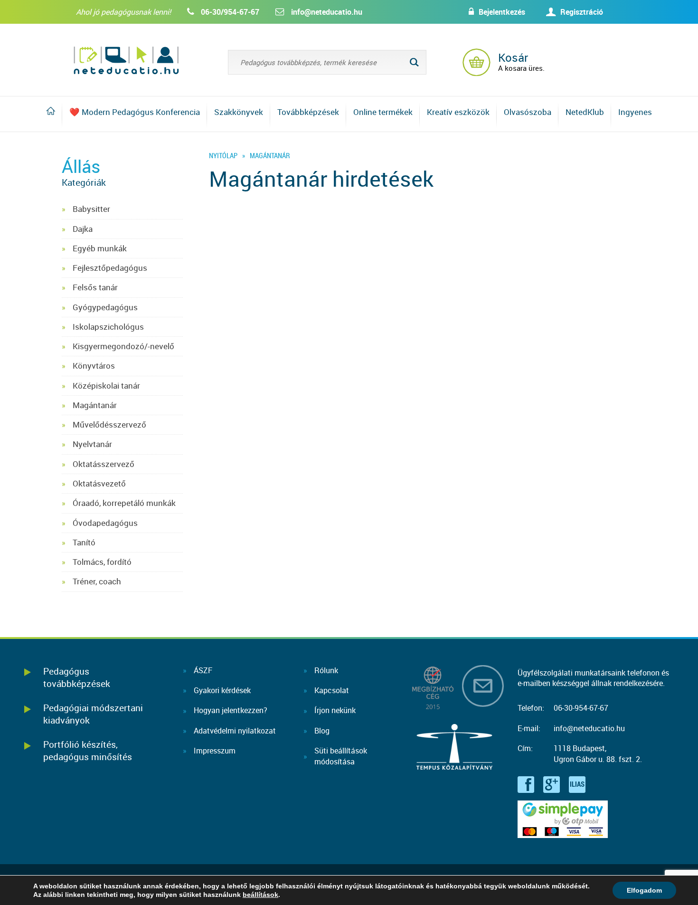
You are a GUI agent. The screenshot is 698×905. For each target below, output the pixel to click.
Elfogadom (644, 890)
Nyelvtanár (92, 443)
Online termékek (383, 111)
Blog (322, 730)
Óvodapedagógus (105, 522)
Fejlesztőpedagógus (110, 267)
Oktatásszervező (103, 463)
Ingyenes (635, 111)
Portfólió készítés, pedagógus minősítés (87, 750)
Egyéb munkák (100, 248)
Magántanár (95, 405)
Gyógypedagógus (105, 307)
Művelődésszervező (109, 424)
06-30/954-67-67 (230, 12)
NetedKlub (585, 111)
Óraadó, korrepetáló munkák (124, 502)
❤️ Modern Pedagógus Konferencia (134, 111)
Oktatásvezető (99, 483)
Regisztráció (581, 12)
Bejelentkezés (502, 12)
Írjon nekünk (335, 710)
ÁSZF (203, 670)
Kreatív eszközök (458, 111)
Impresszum (215, 750)
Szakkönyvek (238, 111)
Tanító (84, 542)
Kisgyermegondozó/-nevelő (123, 346)
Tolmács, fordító (102, 561)
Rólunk (326, 670)
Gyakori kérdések (222, 690)
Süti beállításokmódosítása (340, 755)
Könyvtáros (94, 365)
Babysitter (91, 208)
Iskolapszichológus (108, 326)
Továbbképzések (308, 111)
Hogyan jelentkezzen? (230, 710)
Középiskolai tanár (106, 385)
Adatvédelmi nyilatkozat (235, 730)
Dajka (83, 228)
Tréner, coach (97, 581)
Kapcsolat (331, 690)
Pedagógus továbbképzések (76, 677)
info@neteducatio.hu (326, 12)
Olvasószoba (527, 111)
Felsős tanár (95, 287)
